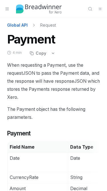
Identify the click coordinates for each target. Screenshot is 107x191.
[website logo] (39, 9)
